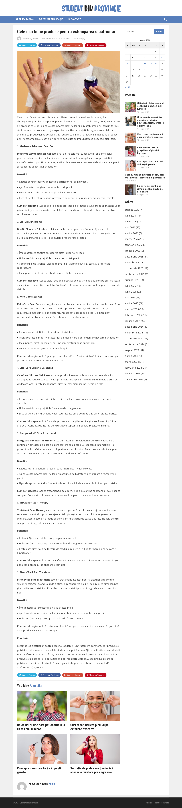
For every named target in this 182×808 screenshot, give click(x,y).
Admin (35, 38)
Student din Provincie (29, 802)
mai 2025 (130, 297)
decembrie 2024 (134, 326)
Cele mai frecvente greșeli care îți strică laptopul (148, 150)
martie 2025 (132, 309)
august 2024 (132, 350)
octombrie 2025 (134, 268)
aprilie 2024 (131, 355)
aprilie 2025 (131, 303)
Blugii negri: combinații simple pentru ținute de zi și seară (150, 188)
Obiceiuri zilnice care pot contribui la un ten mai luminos (41, 727)
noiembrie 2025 (134, 262)
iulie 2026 (130, 215)
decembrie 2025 (134, 256)
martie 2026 (132, 239)
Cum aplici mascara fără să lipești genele (150, 163)
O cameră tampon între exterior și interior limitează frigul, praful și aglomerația (150, 121)
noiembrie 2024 (134, 332)
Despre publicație (52, 19)
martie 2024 (132, 361)
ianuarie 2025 (132, 321)
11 (133, 63)
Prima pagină (26, 19)
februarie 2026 (133, 244)
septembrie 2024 (134, 344)
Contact (75, 19)
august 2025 (132, 280)
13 (145, 63)
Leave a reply (79, 38)
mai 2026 (130, 227)
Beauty (66, 38)
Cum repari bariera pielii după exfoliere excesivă (89, 727)
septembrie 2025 (134, 274)
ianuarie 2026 (132, 250)
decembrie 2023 (134, 379)
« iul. (127, 87)
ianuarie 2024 (132, 373)
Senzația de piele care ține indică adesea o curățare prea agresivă (91, 770)
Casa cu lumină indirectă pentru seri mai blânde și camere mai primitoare (145, 176)
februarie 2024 (133, 367)
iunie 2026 (131, 221)
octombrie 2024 (134, 338)
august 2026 (132, 209)
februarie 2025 (133, 315)
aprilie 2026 (131, 233)
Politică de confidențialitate (157, 802)
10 (127, 63)
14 (150, 63)
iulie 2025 (130, 285)
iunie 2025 (131, 291)
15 (156, 63)
